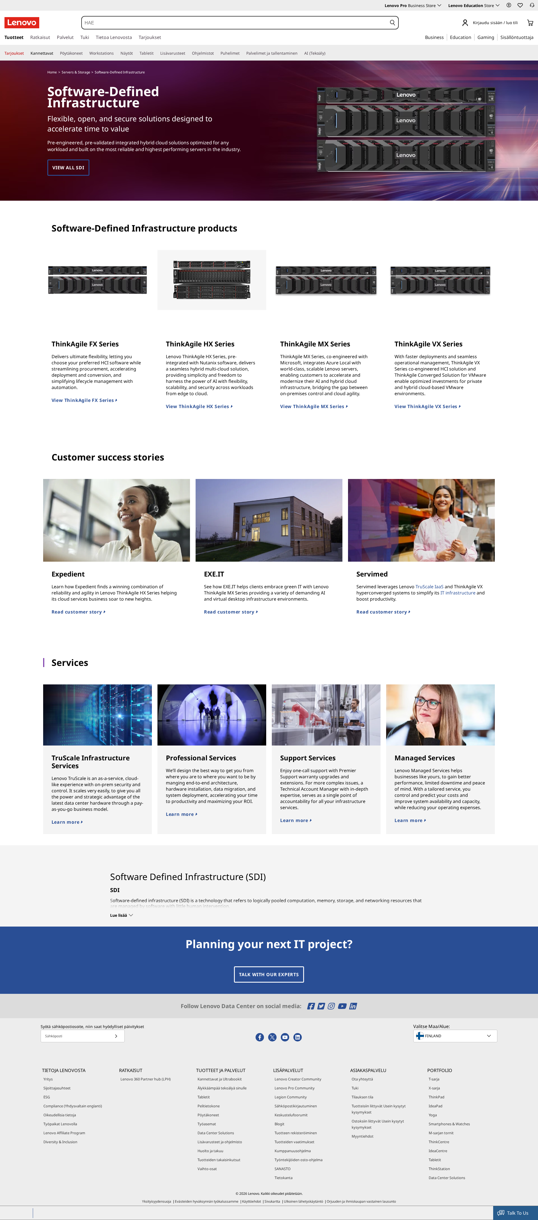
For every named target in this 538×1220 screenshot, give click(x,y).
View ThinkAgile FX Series (83, 400)
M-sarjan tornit (441, 1132)
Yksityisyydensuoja (156, 1201)
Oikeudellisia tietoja (59, 1114)
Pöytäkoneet (208, 1114)
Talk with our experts (269, 974)
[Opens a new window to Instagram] (331, 1006)
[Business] (445, 37)
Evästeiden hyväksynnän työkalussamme (206, 1201)
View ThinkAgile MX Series (313, 406)
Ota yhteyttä (362, 1079)
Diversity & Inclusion (60, 1141)
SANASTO (283, 1168)
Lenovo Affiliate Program (64, 1132)
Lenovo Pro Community (295, 1088)
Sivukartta (272, 1201)
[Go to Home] (21, 22)
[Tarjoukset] (26, 53)
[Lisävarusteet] (187, 53)
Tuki (355, 1088)
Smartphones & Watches (449, 1123)
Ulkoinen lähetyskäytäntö (303, 1201)
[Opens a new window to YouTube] (342, 1006)
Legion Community (291, 1096)
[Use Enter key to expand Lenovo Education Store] (497, 5)
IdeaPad (435, 1105)
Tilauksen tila (362, 1096)
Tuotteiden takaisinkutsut (219, 1159)
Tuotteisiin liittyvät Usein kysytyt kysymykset (379, 1109)
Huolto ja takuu (210, 1150)
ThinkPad (436, 1096)
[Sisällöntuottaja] (535, 37)
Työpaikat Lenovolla (60, 1123)
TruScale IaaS (430, 587)
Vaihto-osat (207, 1168)
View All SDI (68, 168)
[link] (532, 7)
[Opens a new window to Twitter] (321, 1006)
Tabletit (204, 1096)
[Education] (473, 37)
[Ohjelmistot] (216, 53)
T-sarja (434, 1079)
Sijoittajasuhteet (57, 1088)
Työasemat (207, 1123)
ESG (46, 1096)
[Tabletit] (155, 53)
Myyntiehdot (363, 1136)
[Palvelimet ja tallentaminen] (300, 53)
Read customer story (77, 612)
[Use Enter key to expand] (521, 23)
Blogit (279, 1123)
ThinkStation (439, 1168)
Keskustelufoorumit (291, 1114)
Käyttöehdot (251, 1201)
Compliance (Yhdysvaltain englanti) (72, 1105)
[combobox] (234, 23)
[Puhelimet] (242, 53)
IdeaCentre (438, 1150)
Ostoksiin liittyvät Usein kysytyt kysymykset (378, 1124)
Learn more (66, 822)
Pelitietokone (209, 1105)
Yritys (48, 1079)
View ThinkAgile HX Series (198, 406)
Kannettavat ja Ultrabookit (220, 1079)
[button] (509, 5)
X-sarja (434, 1088)
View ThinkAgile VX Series (427, 406)
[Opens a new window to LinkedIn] (352, 1006)
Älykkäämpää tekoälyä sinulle (222, 1088)
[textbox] (456, 1035)
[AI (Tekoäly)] (327, 53)
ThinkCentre (439, 1141)
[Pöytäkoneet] (85, 53)
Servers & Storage (76, 72)
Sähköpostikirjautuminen (296, 1105)
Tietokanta (284, 1177)
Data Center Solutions (216, 1132)
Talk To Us (517, 1213)
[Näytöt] (135, 53)
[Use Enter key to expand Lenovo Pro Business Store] (439, 5)
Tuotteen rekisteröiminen (296, 1132)
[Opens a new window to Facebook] (311, 1006)
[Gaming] (496, 37)
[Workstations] (116, 53)
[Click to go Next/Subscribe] (116, 1036)
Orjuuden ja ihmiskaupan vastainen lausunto (361, 1201)
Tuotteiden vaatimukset (294, 1141)
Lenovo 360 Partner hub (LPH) (145, 1079)
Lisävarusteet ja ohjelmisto (220, 1141)
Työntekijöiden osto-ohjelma (299, 1159)
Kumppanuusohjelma (293, 1150)
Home (52, 72)
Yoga (433, 1114)
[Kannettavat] (55, 53)
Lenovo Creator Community (298, 1079)
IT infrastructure (458, 593)
